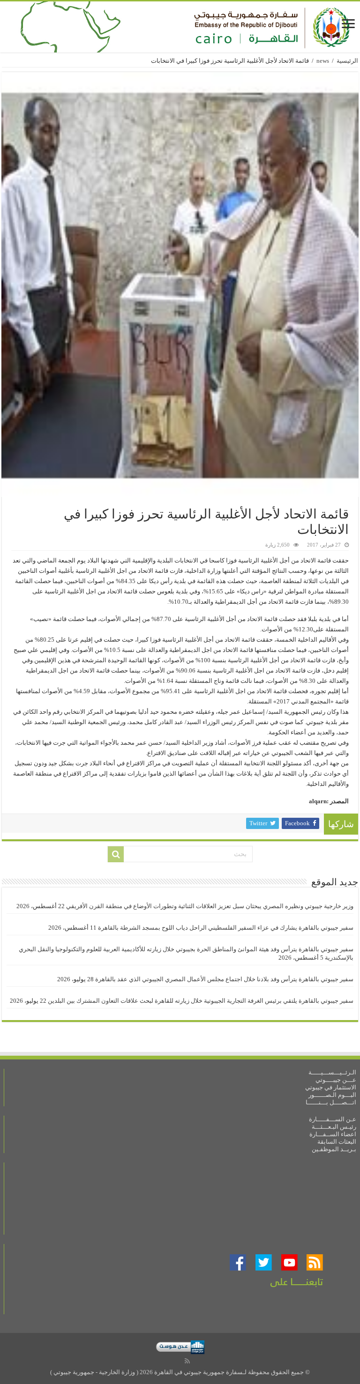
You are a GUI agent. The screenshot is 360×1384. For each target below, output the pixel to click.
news (322, 60)
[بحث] (116, 854)
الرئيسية (347, 60)
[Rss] (187, 1361)
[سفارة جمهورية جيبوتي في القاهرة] (180, 26)
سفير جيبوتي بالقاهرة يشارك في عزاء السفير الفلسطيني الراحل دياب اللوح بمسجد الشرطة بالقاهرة (225, 927)
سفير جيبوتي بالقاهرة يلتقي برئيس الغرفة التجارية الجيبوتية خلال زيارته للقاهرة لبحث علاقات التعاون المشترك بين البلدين (200, 1000)
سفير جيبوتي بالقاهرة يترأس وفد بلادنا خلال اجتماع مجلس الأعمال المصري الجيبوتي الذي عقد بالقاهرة (224, 979)
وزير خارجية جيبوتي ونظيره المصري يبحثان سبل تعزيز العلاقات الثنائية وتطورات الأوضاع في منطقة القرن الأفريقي (209, 906)
